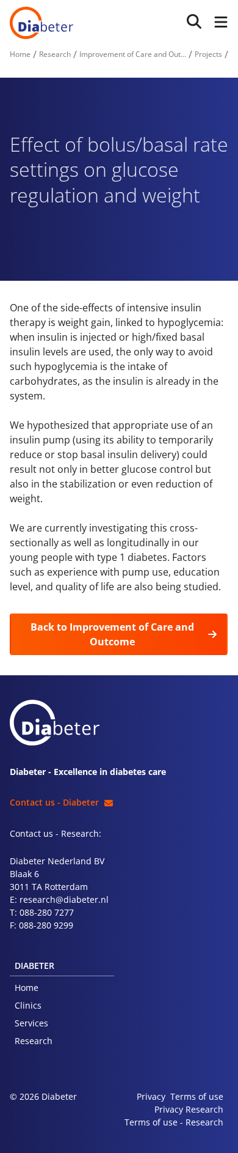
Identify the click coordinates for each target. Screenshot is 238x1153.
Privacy (151, 1096)
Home (26, 987)
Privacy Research (188, 1109)
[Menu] (218, 23)
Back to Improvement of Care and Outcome (112, 634)
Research (33, 1041)
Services (31, 1023)
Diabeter (41, 23)
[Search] (194, 22)
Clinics (28, 1005)
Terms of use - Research (173, 1122)
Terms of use (196, 1096)
